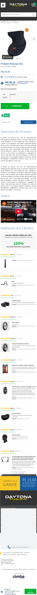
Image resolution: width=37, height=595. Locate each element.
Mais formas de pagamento (8, 89)
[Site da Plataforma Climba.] (18, 576)
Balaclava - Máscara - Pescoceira (10, 22)
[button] (17, 58)
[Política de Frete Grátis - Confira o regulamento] (18, 475)
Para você (13, 21)
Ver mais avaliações (18, 473)
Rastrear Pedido (11, 508)
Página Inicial (4, 21)
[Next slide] (33, 39)
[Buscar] (33, 15)
